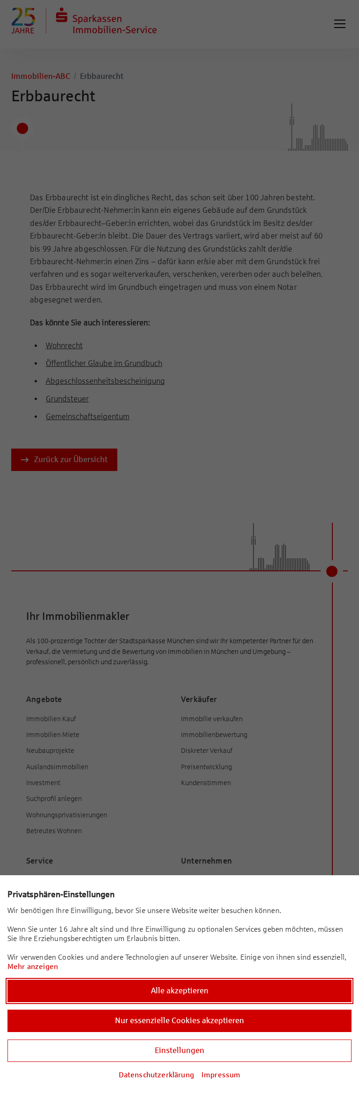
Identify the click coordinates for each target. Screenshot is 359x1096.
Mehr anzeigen (32, 966)
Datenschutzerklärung (156, 1075)
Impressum (220, 1075)
